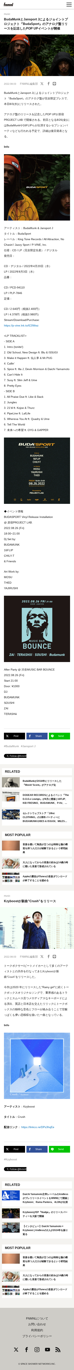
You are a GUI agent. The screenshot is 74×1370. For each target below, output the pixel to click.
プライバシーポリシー (37, 1336)
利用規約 (37, 1330)
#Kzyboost (10, 1159)
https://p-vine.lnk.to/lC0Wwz (21, 325)
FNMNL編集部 (29, 83)
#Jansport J (28, 746)
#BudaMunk (11, 746)
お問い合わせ (37, 1324)
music (7, 14)
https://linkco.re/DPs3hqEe (37, 1127)
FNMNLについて (37, 1318)
